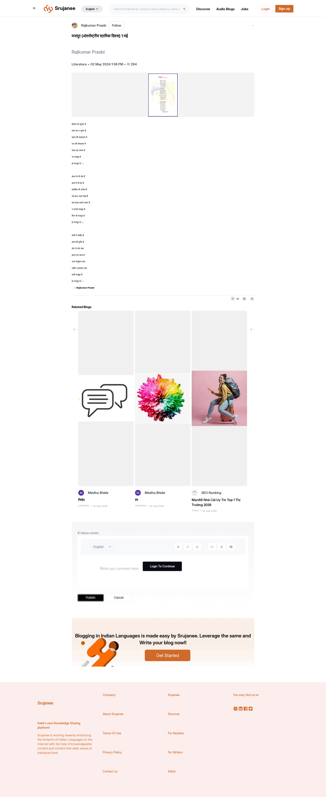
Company (109, 695)
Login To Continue (162, 566)
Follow (116, 25)
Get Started (167, 655)
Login (265, 9)
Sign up (284, 9)
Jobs (244, 9)
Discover (203, 9)
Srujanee (45, 703)
